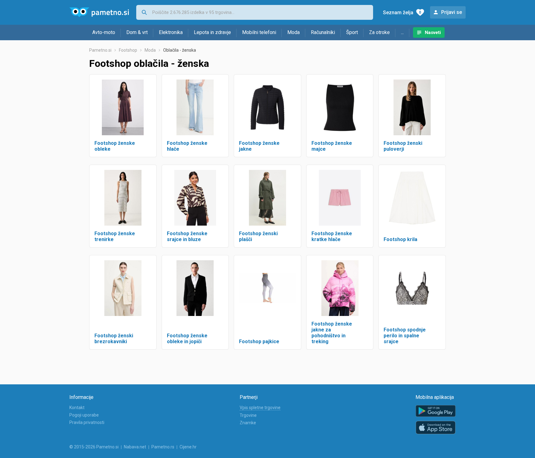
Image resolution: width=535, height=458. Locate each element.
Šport (352, 32)
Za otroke (379, 32)
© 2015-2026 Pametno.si (94, 446)
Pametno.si (100, 50)
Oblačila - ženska (179, 50)
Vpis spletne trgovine (260, 407)
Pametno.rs (162, 446)
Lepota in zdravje (212, 32)
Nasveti (433, 32)
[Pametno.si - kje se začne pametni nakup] (99, 12)
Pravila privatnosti (86, 422)
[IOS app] (435, 427)
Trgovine (248, 415)
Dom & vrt (137, 32)
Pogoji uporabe (84, 415)
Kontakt (77, 407)
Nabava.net (135, 446)
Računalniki (323, 32)
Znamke (248, 422)
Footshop (128, 50)
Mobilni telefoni (259, 32)
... (402, 32)
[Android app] (435, 411)
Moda (293, 32)
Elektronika (171, 32)
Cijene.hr (188, 446)
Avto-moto (103, 32)
